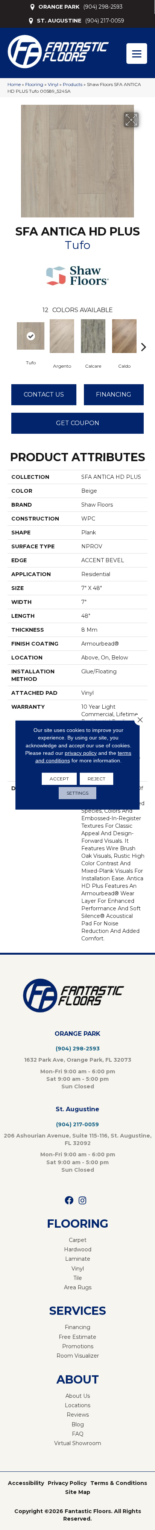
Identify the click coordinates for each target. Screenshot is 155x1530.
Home (14, 84)
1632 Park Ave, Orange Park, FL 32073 (77, 1059)
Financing (113, 394)
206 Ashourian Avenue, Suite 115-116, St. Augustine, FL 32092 (78, 1139)
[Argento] (62, 336)
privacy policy (81, 753)
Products (72, 84)
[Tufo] (30, 336)
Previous (11, 335)
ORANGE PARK (58, 6)
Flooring (34, 84)
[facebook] (69, 1201)
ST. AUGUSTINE (59, 20)
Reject (96, 779)
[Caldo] (124, 336)
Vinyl (53, 84)
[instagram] (82, 1201)
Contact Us (44, 394)
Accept (59, 779)
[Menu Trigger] (136, 53)
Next (143, 335)
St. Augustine (77, 1109)
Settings (77, 793)
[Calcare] (93, 336)
